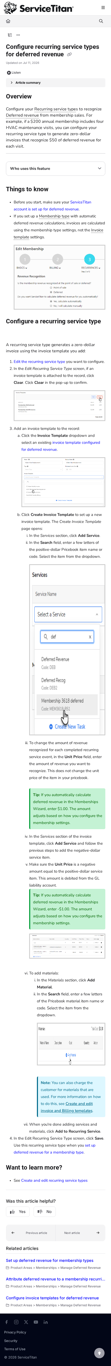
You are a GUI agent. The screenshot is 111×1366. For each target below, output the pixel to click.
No (49, 1211)
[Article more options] (18, 35)
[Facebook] (6, 1322)
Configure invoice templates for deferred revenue (52, 1297)
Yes (22, 1211)
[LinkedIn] (45, 1322)
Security (10, 1341)
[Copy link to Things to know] (56, 190)
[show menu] (103, 8)
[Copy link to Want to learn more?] (70, 1168)
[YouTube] (36, 1322)
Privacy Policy (15, 1332)
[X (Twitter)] (26, 1322)
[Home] (39, 8)
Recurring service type (55, 109)
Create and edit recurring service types (54, 1180)
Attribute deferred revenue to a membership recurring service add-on (55, 1279)
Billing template (76, 1110)
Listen (16, 72)
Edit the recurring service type (39, 361)
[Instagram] (16, 1322)
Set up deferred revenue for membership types (49, 1260)
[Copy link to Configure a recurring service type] (14, 333)
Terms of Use (15, 1349)
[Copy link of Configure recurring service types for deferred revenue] (69, 55)
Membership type (54, 216)
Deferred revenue (22, 115)
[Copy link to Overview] (40, 97)
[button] (31, 1233)
